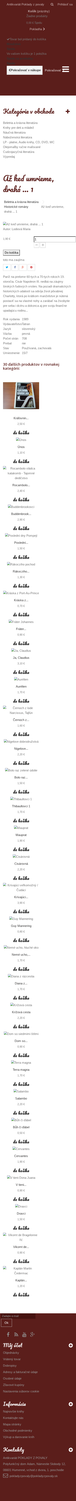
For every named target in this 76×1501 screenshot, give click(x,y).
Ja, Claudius (21, 657)
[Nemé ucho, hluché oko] (21, 947)
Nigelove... (21, 748)
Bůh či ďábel (21, 1127)
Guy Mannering (21, 926)
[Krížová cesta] (21, 1005)
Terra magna (21, 1069)
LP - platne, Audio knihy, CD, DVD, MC (29, 142)
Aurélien (21, 686)
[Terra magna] (21, 1062)
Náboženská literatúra (17, 137)
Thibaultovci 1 (21, 806)
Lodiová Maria (21, 229)
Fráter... (21, 629)
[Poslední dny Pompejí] (21, 535)
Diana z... (21, 983)
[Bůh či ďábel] (21, 1120)
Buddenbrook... (21, 514)
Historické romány (16, 206)
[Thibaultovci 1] (21, 799)
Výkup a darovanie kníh (18, 1437)
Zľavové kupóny (13, 1385)
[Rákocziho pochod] (21, 564)
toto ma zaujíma (13, 259)
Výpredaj (9, 156)
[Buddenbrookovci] (21, 506)
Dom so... (21, 1041)
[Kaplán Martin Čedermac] (21, 1271)
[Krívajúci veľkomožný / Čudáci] (21, 888)
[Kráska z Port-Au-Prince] (21, 593)
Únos (21, 447)
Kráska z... (21, 600)
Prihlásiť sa (65, 4)
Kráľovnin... (21, 418)
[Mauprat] (21, 827)
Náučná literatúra (14, 132)
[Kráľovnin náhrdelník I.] (21, 396)
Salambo (21, 1098)
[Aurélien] (21, 679)
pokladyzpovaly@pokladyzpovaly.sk (34, 1476)
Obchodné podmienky (17, 1430)
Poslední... (21, 542)
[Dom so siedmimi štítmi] (21, 1033)
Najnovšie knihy (13, 1411)
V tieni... (21, 1184)
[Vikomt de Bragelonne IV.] (21, 1237)
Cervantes (21, 1156)
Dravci (21, 1213)
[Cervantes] (21, 1148)
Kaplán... (21, 1280)
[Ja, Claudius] (21, 650)
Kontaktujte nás (13, 1418)
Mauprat (21, 835)
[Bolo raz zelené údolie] (21, 770)
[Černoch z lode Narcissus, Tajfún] (21, 710)
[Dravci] (21, 1206)
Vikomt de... (21, 1247)
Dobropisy (10, 1365)
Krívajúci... (21, 897)
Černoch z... (21, 720)
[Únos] (21, 439)
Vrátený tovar (12, 1359)
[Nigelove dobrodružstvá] (21, 741)
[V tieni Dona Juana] (21, 1177)
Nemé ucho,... (21, 954)
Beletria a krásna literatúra (20, 123)
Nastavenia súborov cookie (21, 1391)
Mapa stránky (12, 1424)
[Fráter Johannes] (21, 621)
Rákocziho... (21, 571)
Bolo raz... (21, 777)
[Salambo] (21, 1091)
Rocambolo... (21, 485)
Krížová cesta (21, 1012)
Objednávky (11, 1352)
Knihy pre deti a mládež (18, 127)
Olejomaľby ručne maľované (22, 147)
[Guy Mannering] (21, 918)
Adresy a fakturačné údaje (20, 1372)
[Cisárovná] (21, 856)
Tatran (26, 324)
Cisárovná (21, 863)
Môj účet (12, 1345)
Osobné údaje (12, 1378)
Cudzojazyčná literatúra (18, 151)
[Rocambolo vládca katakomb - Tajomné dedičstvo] (21, 473)
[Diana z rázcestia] (21, 976)
